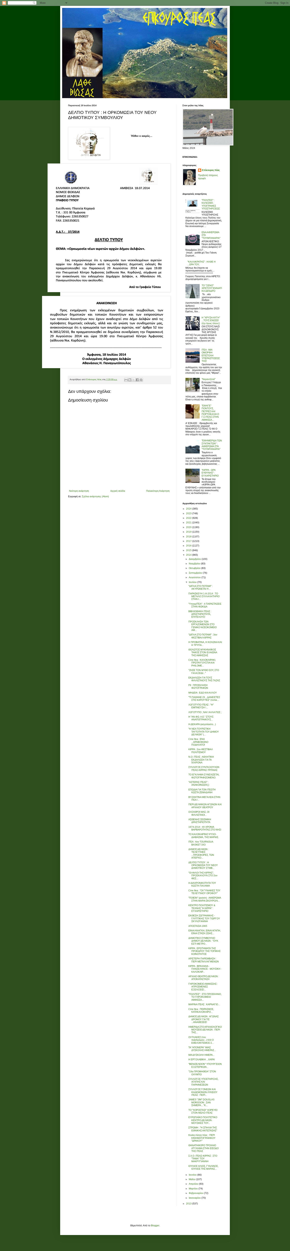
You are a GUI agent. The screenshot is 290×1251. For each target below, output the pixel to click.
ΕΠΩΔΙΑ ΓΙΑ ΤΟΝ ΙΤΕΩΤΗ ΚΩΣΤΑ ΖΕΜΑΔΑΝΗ (202, 791)
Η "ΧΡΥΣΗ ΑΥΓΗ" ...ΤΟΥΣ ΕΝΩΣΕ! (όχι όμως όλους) (211, 320)
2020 (189, 527)
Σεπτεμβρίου (196, 573)
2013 (189, 1203)
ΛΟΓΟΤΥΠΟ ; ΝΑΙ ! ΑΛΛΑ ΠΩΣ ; (205, 712)
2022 (189, 518)
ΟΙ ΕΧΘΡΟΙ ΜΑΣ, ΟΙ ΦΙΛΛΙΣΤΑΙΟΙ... (198, 813)
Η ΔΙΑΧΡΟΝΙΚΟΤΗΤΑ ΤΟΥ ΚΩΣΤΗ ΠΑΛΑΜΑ (202, 884)
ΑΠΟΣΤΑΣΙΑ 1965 (197, 926)
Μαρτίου (193, 1188)
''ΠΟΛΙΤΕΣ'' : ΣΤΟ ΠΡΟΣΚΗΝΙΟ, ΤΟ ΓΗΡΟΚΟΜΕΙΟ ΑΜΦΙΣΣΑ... (205, 997)
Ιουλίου (193, 582)
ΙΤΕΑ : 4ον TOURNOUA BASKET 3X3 (200, 843)
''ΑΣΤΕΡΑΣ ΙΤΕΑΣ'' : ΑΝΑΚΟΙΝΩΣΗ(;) (198, 783)
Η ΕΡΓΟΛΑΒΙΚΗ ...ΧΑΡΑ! (201, 1059)
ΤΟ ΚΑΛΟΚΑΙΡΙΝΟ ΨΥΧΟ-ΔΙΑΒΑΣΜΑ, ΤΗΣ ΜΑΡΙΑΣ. (203, 835)
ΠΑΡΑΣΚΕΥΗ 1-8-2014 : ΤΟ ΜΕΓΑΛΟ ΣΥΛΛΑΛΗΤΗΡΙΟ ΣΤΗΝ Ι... (204, 596)
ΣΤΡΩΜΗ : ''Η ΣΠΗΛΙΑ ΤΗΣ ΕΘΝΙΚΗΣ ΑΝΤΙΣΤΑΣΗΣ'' (202, 1129)
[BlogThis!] (130, 380)
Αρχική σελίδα (117, 491)
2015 (189, 550)
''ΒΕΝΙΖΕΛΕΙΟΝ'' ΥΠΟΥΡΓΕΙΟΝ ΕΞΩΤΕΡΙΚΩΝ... (205, 1065)
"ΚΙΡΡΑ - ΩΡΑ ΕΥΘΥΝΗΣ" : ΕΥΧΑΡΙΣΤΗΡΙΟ (210, 473)
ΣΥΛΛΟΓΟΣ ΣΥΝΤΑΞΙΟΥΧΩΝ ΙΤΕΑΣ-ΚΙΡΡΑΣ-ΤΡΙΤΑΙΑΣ (203, 768)
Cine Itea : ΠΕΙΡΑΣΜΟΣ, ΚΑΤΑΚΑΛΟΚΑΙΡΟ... (201, 1010)
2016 (189, 545)
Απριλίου (194, 1183)
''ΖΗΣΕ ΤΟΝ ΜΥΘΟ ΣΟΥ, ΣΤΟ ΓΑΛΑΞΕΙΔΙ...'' (203, 671)
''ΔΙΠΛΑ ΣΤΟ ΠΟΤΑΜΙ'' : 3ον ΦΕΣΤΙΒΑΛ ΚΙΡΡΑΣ (202, 636)
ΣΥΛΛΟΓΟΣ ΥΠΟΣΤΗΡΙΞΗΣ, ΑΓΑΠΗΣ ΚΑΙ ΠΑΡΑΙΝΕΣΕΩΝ (203, 1082)
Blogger (155, 1225)
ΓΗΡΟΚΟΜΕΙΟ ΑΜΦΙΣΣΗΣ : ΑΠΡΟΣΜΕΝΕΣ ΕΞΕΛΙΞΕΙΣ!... (203, 987)
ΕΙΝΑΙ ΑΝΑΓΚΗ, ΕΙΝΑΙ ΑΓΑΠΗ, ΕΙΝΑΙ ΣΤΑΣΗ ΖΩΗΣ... (204, 932)
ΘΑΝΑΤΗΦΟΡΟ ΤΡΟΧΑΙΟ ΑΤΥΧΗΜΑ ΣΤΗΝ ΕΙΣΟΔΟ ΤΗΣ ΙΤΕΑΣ (203, 1148)
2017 (189, 541)
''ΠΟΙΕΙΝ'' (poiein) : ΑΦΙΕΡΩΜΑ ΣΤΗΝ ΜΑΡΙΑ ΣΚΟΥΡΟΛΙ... (204, 899)
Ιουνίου (193, 1174)
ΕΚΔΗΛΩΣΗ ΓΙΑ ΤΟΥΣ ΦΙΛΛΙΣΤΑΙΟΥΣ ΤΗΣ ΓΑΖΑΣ (204, 679)
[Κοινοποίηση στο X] (134, 380)
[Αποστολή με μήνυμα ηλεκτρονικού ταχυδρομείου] (126, 380)
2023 (189, 513)
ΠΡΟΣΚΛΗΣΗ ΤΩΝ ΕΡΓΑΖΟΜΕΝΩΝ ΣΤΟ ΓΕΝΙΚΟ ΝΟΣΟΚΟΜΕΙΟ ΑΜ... (202, 626)
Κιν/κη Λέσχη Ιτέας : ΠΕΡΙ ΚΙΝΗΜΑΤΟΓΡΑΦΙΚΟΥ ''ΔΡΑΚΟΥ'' (201, 1138)
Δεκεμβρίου (195, 559)
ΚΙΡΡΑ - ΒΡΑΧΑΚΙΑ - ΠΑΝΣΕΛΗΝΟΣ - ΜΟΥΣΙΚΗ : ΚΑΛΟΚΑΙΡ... (205, 969)
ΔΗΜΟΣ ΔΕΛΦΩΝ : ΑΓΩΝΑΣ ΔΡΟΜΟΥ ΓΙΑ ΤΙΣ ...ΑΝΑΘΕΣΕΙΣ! (203, 1019)
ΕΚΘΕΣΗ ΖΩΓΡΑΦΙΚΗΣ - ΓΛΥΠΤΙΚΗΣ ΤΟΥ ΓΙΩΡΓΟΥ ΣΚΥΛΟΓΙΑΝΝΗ (204, 918)
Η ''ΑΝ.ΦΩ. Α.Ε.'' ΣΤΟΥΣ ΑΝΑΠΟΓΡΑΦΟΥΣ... (200, 718)
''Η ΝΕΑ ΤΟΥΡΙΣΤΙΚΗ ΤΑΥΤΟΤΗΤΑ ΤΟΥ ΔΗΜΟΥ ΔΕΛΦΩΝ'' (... (203, 731)
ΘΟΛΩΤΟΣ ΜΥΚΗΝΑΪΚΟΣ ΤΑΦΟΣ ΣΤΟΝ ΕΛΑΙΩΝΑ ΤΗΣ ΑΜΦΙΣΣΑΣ (202, 652)
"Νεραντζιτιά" (208, 379)
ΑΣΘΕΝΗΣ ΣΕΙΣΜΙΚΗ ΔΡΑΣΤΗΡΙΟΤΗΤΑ (199, 821)
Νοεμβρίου (195, 563)
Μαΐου (192, 1179)
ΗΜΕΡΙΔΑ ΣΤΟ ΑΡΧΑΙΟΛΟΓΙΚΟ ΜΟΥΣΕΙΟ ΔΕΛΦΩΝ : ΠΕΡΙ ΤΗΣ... (205, 1030)
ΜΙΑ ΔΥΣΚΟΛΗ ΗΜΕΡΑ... (201, 1055)
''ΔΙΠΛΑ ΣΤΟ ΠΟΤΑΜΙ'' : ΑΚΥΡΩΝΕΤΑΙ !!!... (200, 587)
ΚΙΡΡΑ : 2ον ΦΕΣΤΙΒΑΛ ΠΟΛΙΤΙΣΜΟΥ (200, 751)
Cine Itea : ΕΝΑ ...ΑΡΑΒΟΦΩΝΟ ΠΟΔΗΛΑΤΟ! (198, 742)
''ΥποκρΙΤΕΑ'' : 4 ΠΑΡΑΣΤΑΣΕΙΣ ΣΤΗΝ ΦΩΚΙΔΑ (204, 605)
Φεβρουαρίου (196, 1193)
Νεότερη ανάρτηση (79, 491)
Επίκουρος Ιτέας (211, 170)
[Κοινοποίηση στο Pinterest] (141, 380)
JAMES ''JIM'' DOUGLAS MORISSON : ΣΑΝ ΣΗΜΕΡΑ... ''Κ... (201, 1102)
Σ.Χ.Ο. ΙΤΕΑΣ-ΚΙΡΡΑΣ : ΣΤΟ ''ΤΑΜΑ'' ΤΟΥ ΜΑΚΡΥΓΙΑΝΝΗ (202, 1158)
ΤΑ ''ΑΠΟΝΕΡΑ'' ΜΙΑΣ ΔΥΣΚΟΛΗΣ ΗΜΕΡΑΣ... (202, 1049)
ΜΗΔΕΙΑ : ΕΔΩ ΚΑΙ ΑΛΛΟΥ (202, 692)
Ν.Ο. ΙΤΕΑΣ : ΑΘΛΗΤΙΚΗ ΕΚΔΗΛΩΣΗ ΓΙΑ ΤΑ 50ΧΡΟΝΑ (201, 759)
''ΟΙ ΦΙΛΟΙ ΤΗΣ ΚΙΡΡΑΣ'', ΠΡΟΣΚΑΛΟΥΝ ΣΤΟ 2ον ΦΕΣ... (202, 875)
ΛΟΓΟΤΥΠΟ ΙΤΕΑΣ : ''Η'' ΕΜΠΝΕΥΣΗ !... (201, 706)
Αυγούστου (195, 577)
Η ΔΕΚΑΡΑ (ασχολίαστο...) (202, 724)
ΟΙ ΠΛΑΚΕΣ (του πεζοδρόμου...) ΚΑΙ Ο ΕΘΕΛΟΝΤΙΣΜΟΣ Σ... (201, 1040)
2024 (189, 508)
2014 (189, 555)
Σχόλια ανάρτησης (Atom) (95, 496)
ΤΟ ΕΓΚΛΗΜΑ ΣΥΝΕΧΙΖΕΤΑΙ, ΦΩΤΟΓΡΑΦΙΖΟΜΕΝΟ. (203, 776)
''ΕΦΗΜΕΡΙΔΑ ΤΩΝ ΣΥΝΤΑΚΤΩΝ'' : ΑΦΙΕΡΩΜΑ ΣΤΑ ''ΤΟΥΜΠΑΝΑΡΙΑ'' (212, 444)
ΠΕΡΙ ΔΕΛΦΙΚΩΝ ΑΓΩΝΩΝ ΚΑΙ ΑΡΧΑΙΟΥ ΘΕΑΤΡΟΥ (205, 806)
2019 (189, 531)
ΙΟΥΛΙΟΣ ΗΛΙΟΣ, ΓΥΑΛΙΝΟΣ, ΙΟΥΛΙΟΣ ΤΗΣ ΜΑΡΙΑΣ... (203, 1167)
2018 (189, 536)
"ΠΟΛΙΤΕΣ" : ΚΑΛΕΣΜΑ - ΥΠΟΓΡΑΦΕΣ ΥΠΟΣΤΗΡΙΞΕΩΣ (211, 204)
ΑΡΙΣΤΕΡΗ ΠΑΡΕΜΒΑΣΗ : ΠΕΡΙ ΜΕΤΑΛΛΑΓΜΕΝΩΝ (203, 960)
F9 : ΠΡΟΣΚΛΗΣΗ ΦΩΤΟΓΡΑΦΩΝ (198, 686)
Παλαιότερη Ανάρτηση (158, 491)
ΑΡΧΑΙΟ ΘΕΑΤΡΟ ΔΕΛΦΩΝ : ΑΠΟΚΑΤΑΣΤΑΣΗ (203, 978)
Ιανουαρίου (195, 1198)
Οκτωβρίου (195, 568)
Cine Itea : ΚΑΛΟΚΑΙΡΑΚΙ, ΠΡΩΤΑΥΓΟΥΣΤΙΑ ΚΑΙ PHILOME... (202, 663)
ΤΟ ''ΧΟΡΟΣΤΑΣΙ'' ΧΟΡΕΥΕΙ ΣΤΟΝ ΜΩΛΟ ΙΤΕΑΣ (202, 1111)
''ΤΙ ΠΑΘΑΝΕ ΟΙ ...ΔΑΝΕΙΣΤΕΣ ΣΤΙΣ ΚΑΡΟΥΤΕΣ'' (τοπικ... (204, 698)
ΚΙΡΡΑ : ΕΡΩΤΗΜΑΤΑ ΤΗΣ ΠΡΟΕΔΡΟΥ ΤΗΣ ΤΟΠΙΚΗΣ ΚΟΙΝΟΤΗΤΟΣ (204, 951)
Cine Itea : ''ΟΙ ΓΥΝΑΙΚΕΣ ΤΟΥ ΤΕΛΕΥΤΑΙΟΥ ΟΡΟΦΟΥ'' (204, 892)
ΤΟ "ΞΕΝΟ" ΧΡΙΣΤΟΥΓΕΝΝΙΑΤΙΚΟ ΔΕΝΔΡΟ (212, 288)
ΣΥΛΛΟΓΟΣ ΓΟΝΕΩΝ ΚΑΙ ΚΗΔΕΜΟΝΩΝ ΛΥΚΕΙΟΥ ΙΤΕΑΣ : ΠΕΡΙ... (202, 1092)
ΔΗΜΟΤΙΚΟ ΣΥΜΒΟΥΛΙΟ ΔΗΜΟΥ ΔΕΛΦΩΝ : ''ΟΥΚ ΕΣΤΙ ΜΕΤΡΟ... (203, 941)
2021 (189, 522)
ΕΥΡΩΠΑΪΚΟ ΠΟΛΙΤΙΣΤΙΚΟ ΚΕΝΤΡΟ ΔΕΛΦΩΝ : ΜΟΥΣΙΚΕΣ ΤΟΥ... (202, 1120)
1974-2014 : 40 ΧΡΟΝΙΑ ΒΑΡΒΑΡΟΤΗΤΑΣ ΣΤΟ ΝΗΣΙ (204, 828)
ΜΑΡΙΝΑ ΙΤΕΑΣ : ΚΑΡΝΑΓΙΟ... (204, 1004)
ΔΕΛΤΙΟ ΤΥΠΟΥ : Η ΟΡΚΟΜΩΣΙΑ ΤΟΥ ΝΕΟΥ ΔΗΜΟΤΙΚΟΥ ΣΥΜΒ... (203, 865)
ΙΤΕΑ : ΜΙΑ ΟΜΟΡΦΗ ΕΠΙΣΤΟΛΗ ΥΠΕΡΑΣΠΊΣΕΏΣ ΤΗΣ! (211, 355)
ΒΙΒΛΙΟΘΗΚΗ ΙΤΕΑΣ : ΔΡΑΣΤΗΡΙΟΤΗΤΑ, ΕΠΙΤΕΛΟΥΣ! (199, 614)
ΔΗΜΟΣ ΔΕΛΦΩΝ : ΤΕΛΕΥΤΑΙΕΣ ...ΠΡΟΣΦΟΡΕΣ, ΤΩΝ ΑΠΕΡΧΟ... (201, 853)
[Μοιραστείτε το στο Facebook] (137, 380)
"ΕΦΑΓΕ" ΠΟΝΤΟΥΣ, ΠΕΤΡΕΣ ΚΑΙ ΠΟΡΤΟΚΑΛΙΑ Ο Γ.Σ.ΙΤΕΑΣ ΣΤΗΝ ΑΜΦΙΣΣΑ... (210, 412)
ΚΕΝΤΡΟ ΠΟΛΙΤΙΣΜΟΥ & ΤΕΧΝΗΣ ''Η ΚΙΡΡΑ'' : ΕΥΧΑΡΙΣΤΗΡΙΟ (201, 908)
